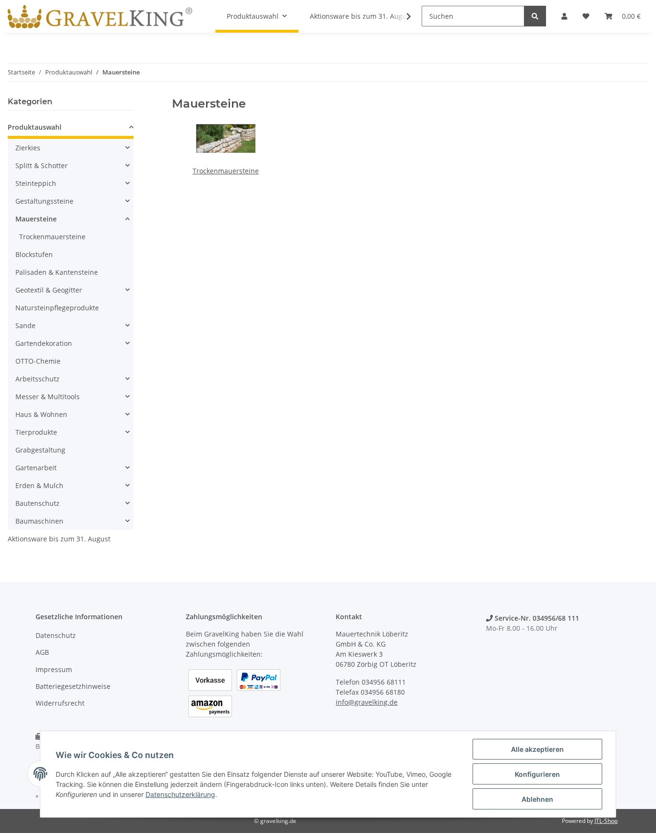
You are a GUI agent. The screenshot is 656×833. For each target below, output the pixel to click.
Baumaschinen (39, 521)
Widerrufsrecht (60, 703)
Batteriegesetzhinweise (73, 686)
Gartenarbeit (36, 467)
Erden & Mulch (39, 485)
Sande (25, 325)
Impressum (54, 669)
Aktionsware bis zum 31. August (59, 538)
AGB (42, 652)
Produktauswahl (34, 127)
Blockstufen (34, 254)
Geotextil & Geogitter (48, 289)
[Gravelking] (100, 16)
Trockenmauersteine (226, 170)
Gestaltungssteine (44, 201)
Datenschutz (56, 635)
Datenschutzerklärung (180, 794)
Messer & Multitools (47, 396)
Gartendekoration (43, 343)
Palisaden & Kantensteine (56, 272)
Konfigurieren (537, 774)
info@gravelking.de (367, 702)
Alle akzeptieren (537, 749)
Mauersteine (36, 218)
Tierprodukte (36, 432)
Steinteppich (35, 183)
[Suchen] (535, 16)
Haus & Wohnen (41, 414)
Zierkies (27, 147)
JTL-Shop (606, 821)
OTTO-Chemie (38, 361)
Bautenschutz (37, 503)
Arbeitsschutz (37, 378)
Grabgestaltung (40, 449)
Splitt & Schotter (41, 165)
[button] (71, 128)
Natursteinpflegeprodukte (57, 307)
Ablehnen (537, 799)
